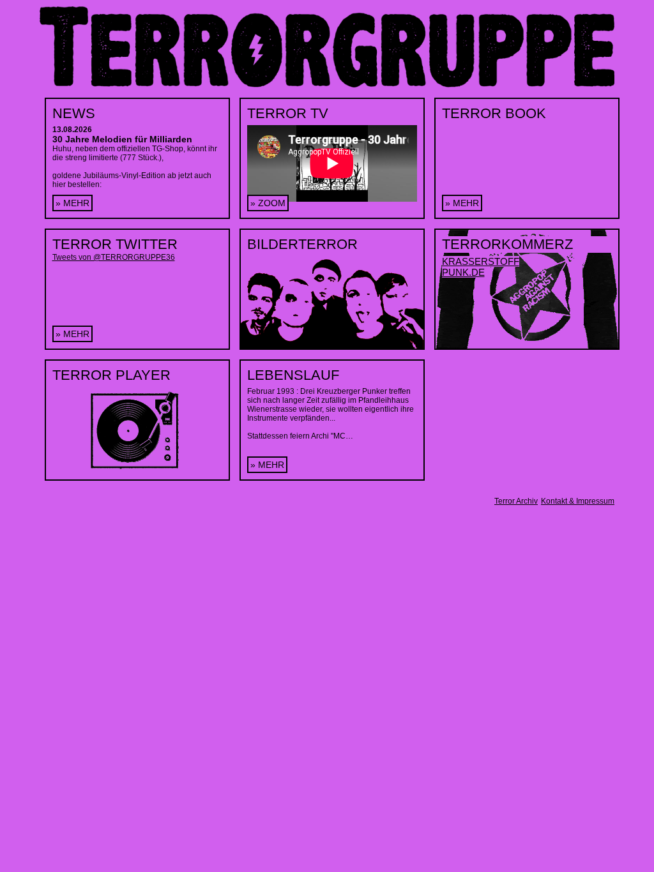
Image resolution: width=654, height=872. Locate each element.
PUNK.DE (463, 272)
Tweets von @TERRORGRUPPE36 (113, 257)
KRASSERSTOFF (480, 261)
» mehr (72, 203)
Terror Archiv (516, 501)
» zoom (267, 203)
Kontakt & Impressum (577, 501)
